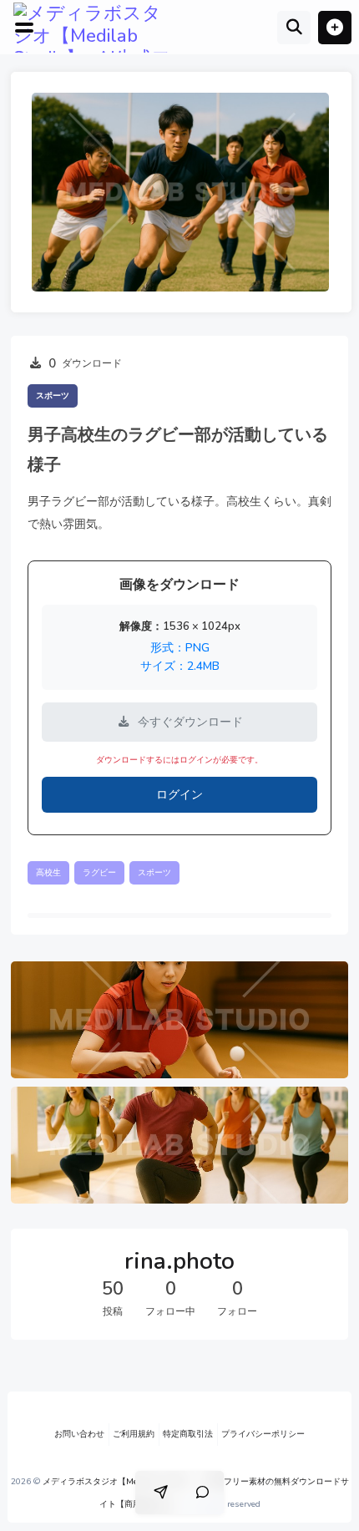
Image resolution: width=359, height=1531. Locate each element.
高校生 (48, 873)
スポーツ (52, 396)
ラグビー (99, 873)
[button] (334, 27)
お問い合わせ (79, 1434)
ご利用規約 (133, 1434)
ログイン (179, 795)
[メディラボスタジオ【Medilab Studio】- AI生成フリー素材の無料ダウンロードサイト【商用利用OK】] (96, 28)
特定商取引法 (188, 1434)
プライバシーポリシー (263, 1434)
